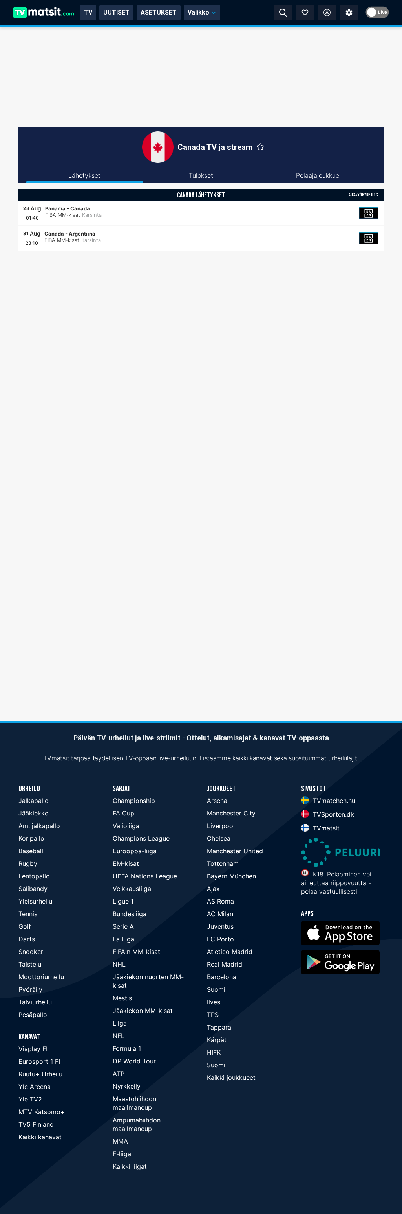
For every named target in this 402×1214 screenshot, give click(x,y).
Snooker (30, 952)
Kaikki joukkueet (231, 1077)
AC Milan (220, 914)
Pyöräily (30, 989)
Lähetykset (84, 175)
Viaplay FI (33, 1049)
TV (88, 12)
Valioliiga (126, 826)
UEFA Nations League (145, 876)
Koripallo (31, 838)
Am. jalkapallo (39, 826)
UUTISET (116, 12)
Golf (24, 926)
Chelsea (218, 838)
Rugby (27, 863)
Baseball (30, 851)
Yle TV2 (30, 1099)
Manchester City (231, 813)
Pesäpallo (32, 1014)
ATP (118, 1073)
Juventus (220, 926)
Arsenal (218, 800)
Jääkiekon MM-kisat (143, 1011)
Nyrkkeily (127, 1086)
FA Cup (123, 813)
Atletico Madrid (229, 952)
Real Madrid (224, 964)
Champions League (141, 838)
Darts (26, 939)
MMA (120, 1141)
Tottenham (223, 863)
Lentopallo (34, 876)
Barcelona (221, 977)
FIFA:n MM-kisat (136, 952)
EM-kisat (126, 863)
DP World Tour (134, 1061)
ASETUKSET (159, 12)
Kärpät (217, 1040)
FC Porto (220, 939)
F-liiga (122, 1154)
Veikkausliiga (132, 889)
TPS (213, 1014)
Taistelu (29, 964)
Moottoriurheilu (41, 977)
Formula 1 (127, 1048)
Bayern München (231, 876)
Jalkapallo (33, 800)
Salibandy (33, 889)
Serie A (123, 926)
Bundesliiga (129, 914)
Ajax (213, 889)
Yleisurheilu (35, 901)
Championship (134, 800)
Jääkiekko (33, 813)
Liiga (120, 1023)
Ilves (213, 1002)
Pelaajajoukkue (317, 175)
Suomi (216, 989)
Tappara (219, 1027)
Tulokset (201, 175)
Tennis (27, 914)
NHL (119, 964)
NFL (118, 1036)
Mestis (122, 998)
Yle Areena (34, 1086)
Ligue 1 (123, 901)
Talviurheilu (35, 1002)
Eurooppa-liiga (135, 851)
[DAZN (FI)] (368, 213)
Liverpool (221, 826)
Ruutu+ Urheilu (40, 1074)
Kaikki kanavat (40, 1137)
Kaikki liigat (130, 1166)
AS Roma (220, 901)
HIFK (214, 1052)
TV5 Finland (36, 1124)
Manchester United (235, 851)
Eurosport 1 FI (39, 1061)
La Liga (123, 939)
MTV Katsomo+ (41, 1112)
